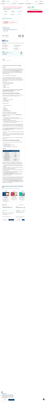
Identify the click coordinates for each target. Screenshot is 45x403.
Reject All (5, 399)
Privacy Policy (6, 397)
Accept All (11, 399)
